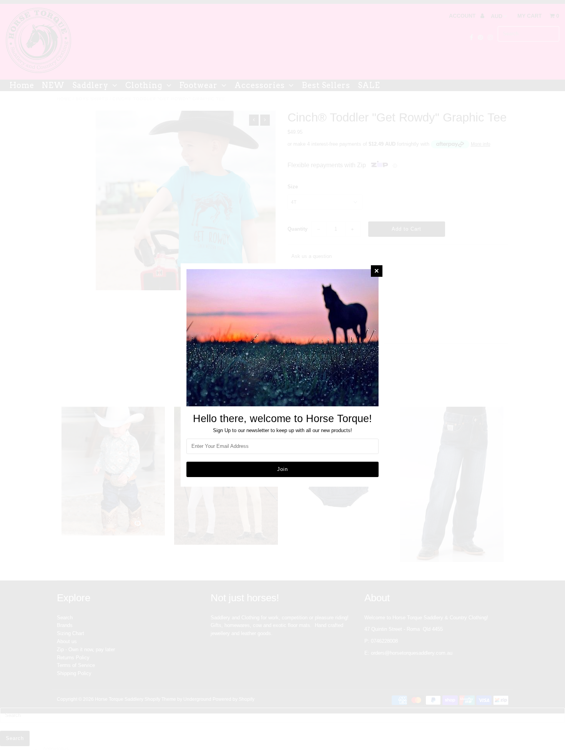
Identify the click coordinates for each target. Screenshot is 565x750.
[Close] (376, 271)
